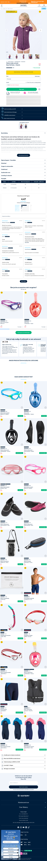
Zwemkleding (11, 851)
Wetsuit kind (23, 61)
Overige (11, 857)
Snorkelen (11, 854)
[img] (5, 220)
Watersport (10, 848)
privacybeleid (32, 789)
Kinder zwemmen (11, 61)
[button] (6, 30)
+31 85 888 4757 (24, 813)
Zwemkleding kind (17, 61)
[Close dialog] (19, 831)
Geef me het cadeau (23, 786)
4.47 (23, 199)
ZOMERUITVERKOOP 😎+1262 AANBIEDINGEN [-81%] (11, 12)
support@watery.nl (24, 816)
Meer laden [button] (23, 281)
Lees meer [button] (27, 242)
